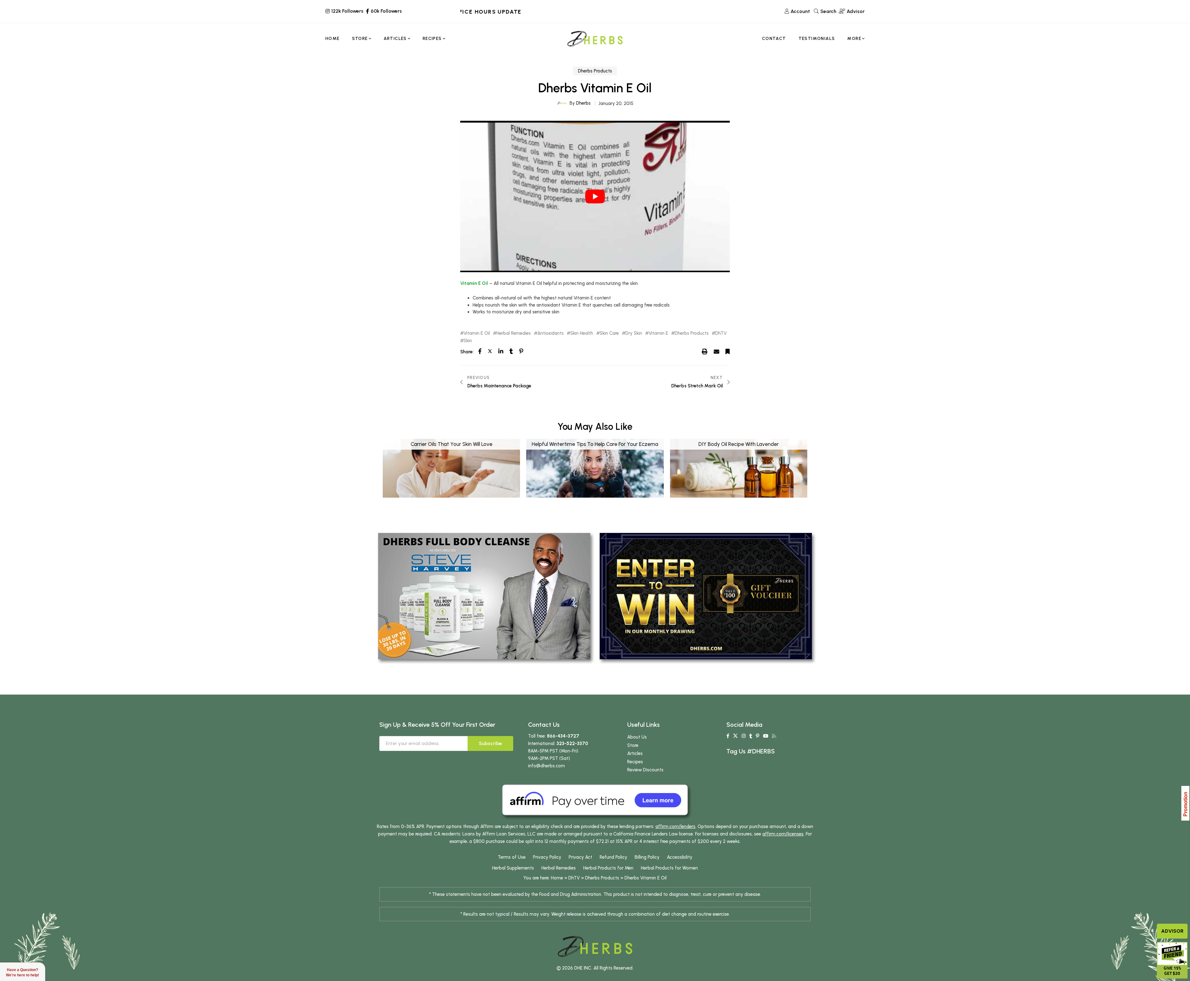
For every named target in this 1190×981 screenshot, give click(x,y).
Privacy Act (580, 857)
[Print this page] (704, 351)
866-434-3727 (563, 736)
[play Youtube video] (595, 196)
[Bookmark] (727, 351)
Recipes (635, 762)
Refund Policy (613, 857)
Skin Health (581, 333)
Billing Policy (647, 857)
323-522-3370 (572, 743)
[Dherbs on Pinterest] (757, 736)
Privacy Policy (547, 857)
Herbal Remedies (513, 333)
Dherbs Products (595, 71)
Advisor (1172, 931)
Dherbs (583, 103)
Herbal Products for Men (608, 868)
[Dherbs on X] (735, 736)
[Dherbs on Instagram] (744, 736)
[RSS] (774, 736)
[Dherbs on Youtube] (765, 736)
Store (632, 745)
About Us (637, 737)
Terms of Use (512, 857)
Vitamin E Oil (474, 283)
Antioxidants (550, 333)
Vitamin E (658, 333)
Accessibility (679, 857)
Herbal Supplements (513, 868)
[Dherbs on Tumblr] (750, 736)
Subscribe (490, 743)
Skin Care (609, 333)
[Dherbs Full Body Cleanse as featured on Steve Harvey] (484, 596)
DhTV (721, 333)
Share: (467, 352)
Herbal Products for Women (669, 868)
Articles (635, 753)
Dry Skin (633, 333)
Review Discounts (645, 770)
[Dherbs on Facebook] (727, 736)
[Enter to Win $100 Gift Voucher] (706, 596)
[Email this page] (716, 351)
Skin (468, 340)
